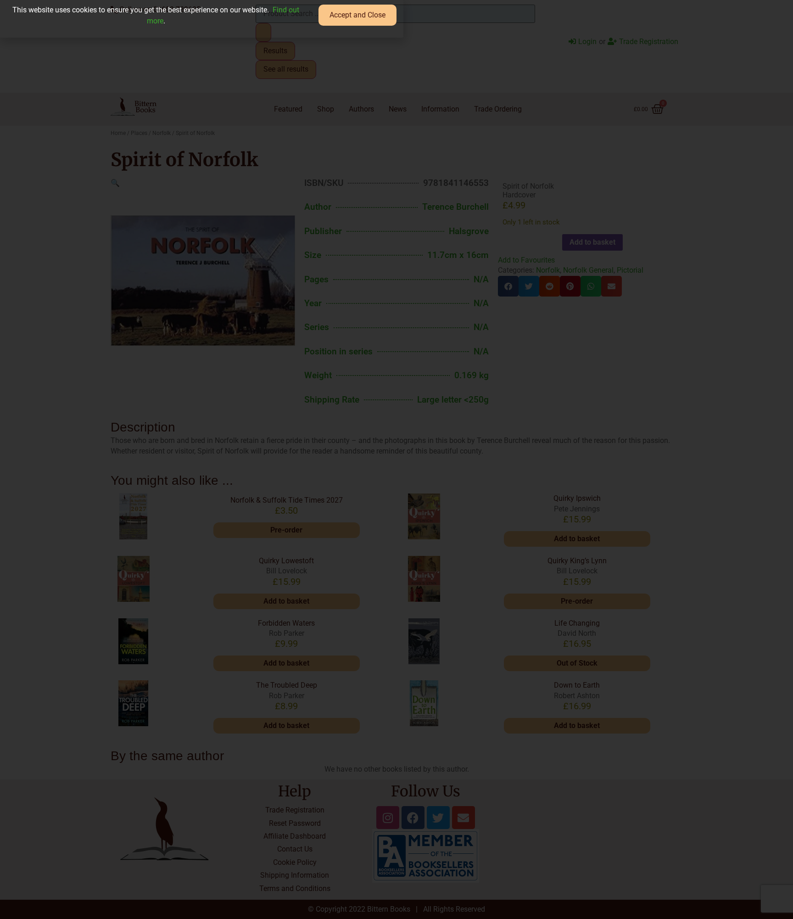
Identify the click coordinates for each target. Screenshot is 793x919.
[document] (396, 459)
